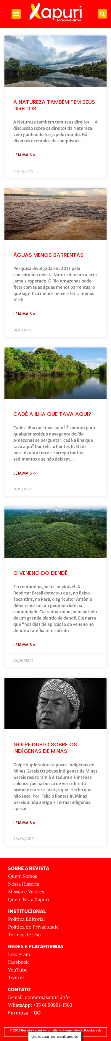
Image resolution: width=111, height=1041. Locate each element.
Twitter (16, 977)
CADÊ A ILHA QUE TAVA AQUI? (52, 414)
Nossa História (23, 884)
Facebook (18, 962)
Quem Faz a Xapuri (28, 899)
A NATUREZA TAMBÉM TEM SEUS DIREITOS (54, 105)
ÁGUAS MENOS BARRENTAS (48, 255)
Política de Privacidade (33, 927)
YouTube (18, 970)
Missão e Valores (26, 892)
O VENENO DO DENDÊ (40, 573)
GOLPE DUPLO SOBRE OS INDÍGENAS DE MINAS (45, 748)
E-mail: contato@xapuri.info (39, 997)
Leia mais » (24, 154)
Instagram (19, 954)
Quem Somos (22, 876)
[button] (16, 14)
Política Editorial (26, 919)
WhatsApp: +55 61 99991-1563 (40, 1005)
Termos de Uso (24, 934)
